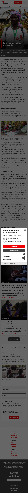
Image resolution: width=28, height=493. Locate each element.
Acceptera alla (14, 246)
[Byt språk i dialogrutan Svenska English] (25, 230)
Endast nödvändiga (14, 250)
